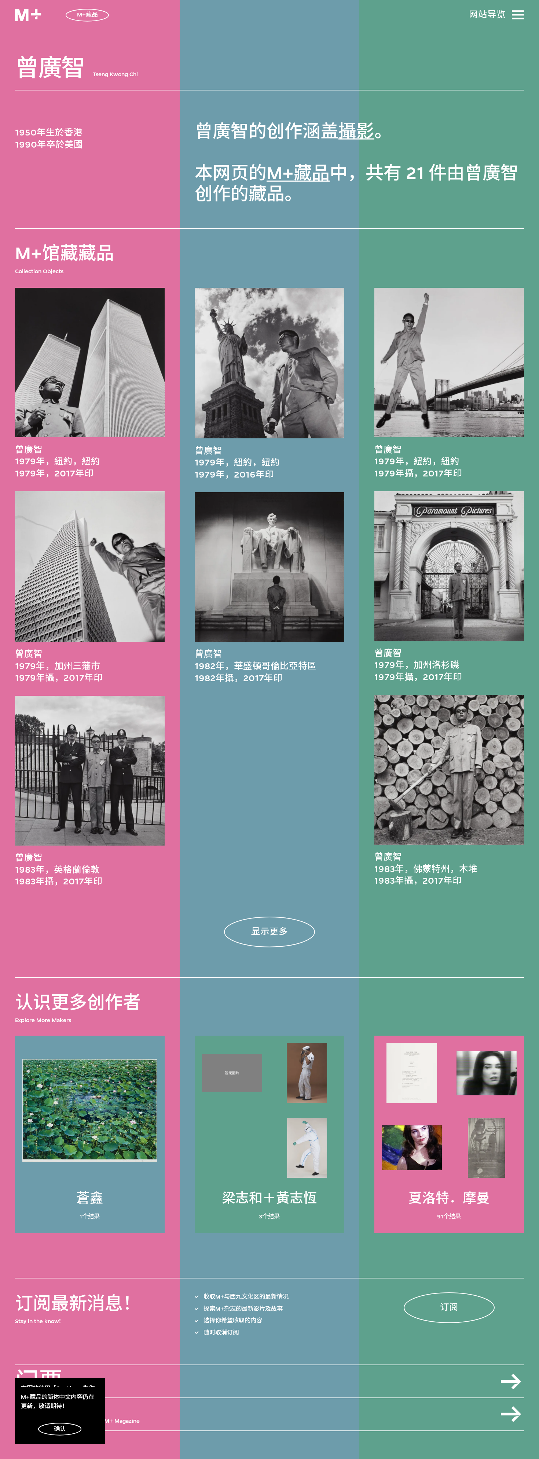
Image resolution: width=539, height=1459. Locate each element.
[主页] (28, 15)
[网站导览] (517, 14)
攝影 (356, 131)
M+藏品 (298, 173)
